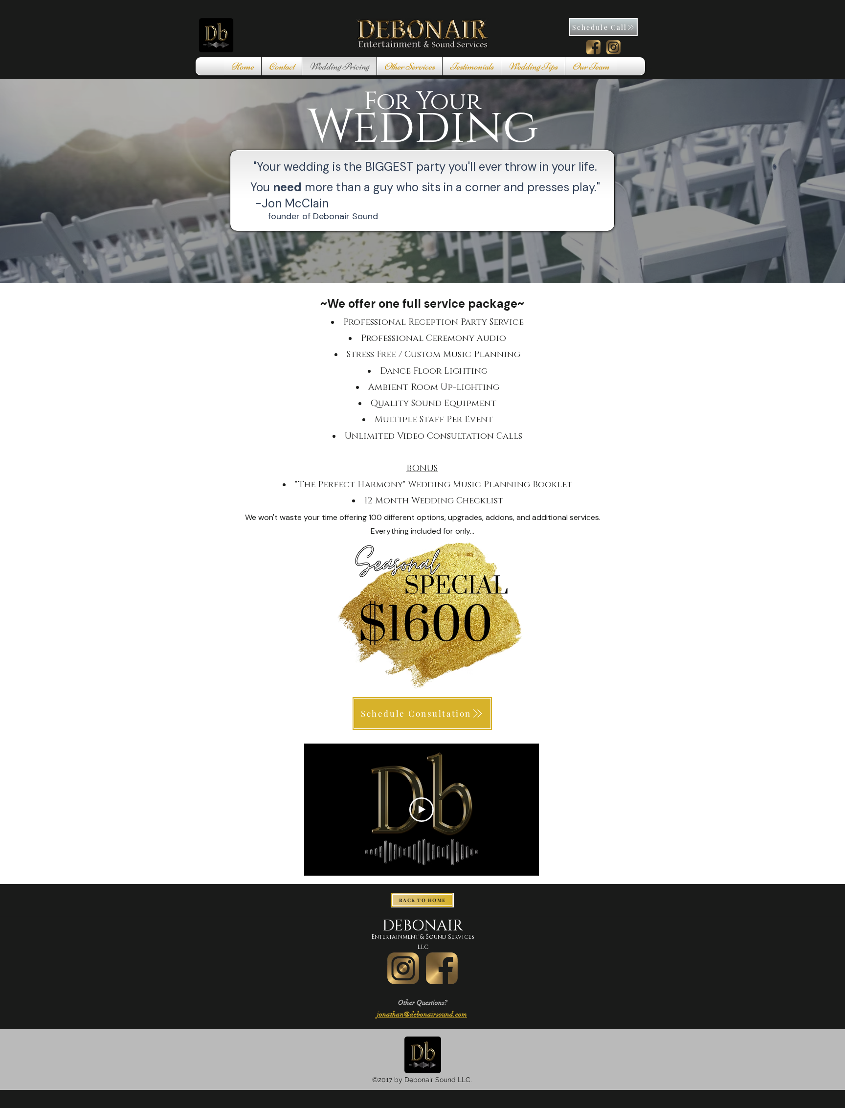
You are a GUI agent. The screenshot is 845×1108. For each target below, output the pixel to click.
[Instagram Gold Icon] (403, 968)
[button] (281, 66)
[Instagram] (613, 47)
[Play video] (421, 809)
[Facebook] (593, 47)
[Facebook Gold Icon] (442, 968)
